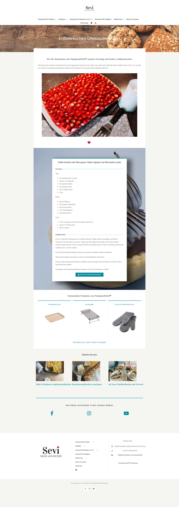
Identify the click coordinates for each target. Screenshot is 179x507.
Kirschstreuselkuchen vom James (86, 368)
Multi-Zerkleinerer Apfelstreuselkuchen (50, 368)
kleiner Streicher (91, 342)
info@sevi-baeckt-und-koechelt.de (130, 455)
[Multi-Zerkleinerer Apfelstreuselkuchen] (50, 371)
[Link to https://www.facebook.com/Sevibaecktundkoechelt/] (51, 413)
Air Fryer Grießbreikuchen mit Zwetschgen (122, 368)
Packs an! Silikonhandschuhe (124, 304)
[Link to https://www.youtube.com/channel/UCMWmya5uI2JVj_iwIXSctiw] (126, 413)
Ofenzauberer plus (54, 304)
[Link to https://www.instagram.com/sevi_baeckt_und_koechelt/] (89, 413)
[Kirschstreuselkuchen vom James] (86, 371)
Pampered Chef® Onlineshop (128, 463)
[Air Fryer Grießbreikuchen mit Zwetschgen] (122, 371)
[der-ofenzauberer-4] (54, 308)
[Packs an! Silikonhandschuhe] (124, 308)
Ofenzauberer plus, (79, 342)
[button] (95, 23)
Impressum (87, 483)
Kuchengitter (89, 304)
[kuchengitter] (89, 308)
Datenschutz (105, 483)
